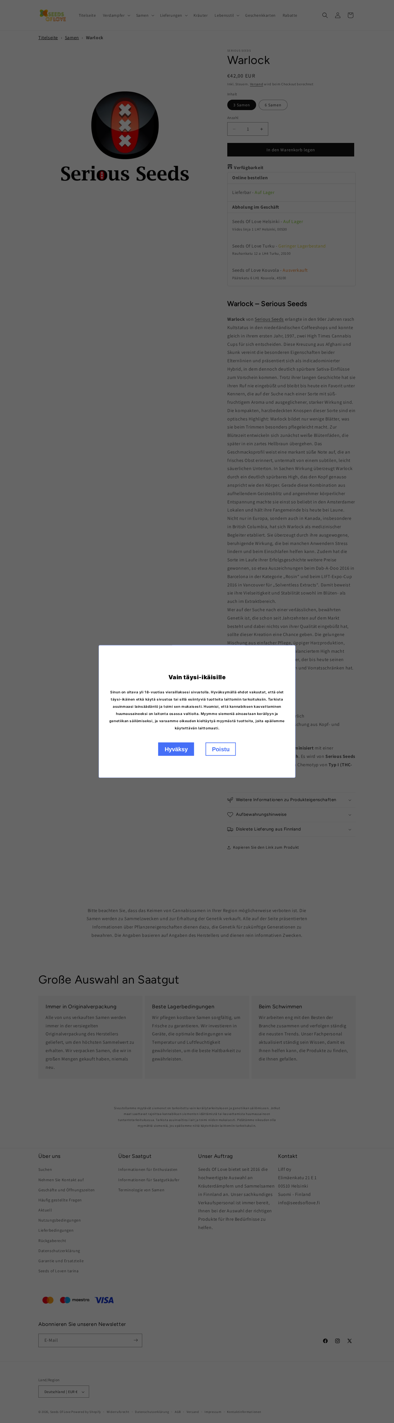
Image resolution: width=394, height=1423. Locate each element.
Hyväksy (176, 749)
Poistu (221, 749)
